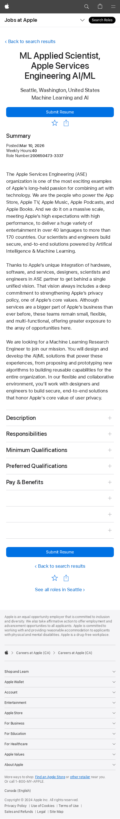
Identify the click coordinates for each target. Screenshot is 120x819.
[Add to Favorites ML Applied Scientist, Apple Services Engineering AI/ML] (55, 122)
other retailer (80, 777)
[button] (86, 6)
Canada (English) (17, 791)
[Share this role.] (66, 123)
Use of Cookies (42, 806)
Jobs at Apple (20, 20)
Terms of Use (69, 806)
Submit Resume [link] (60, 112)
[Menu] (113, 6)
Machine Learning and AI (60, 97)
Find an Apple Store (50, 777)
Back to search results (32, 41)
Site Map (56, 812)
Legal (41, 812)
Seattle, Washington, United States (60, 90)
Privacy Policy (15, 806)
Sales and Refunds (18, 812)
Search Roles (102, 20)
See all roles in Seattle (58, 589)
